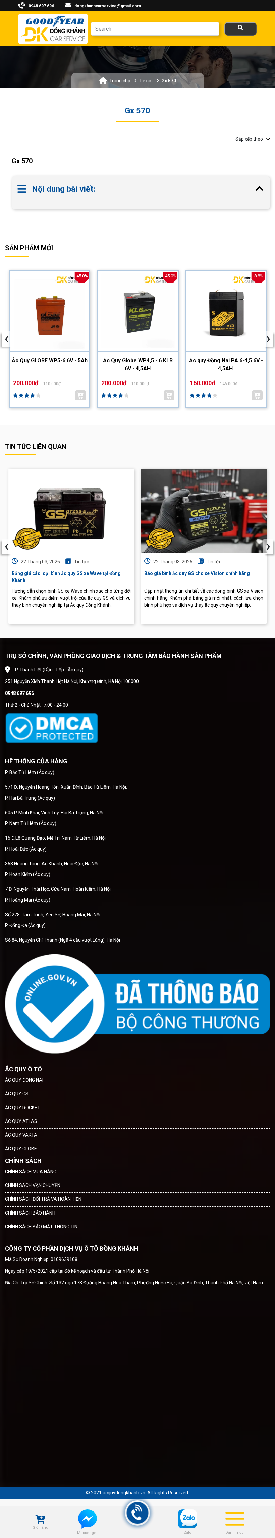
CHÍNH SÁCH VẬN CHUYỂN (32, 1185)
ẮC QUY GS (17, 1093)
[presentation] (7, 339)
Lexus (146, 80)
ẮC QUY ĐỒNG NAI (24, 1080)
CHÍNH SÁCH (23, 1160)
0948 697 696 (41, 6)
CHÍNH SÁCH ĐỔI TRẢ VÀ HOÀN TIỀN (43, 1199)
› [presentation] (268, 546)
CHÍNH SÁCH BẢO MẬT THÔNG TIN (41, 1226)
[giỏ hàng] (40, 1520)
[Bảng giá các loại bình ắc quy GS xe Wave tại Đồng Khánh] (71, 511)
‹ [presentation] (6, 546)
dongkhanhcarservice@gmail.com (107, 6)
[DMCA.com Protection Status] (51, 728)
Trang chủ (119, 80)
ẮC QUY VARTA (21, 1135)
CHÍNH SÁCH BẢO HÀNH (30, 1213)
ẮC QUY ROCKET (22, 1107)
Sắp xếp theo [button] (249, 139)
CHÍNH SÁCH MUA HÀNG (30, 1171)
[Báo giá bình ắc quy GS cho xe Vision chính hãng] (204, 511)
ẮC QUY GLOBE (21, 1148)
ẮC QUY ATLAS (21, 1121)
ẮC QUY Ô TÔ (23, 1069)
